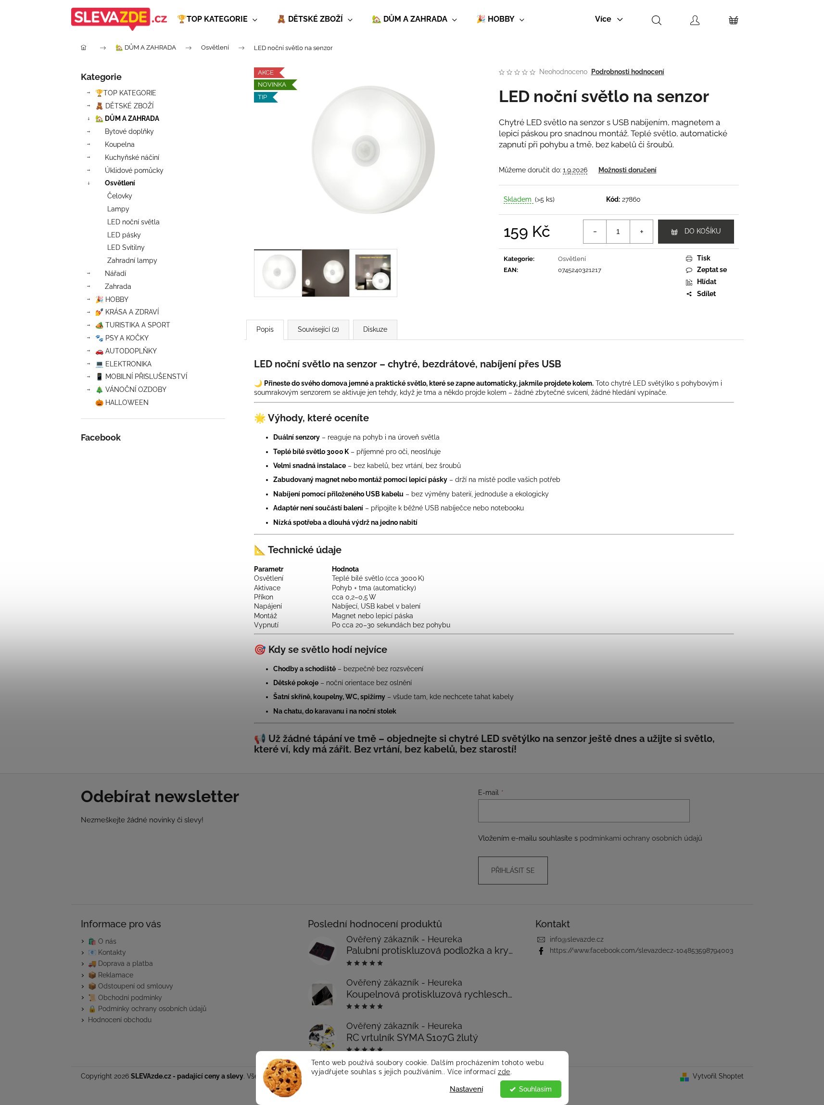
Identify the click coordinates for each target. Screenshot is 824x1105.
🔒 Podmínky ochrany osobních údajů (147, 1009)
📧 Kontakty (107, 952)
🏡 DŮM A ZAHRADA (127, 118)
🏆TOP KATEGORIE (125, 93)
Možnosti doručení (627, 170)
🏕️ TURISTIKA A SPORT (132, 325)
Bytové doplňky (129, 131)
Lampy (118, 209)
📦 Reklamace (110, 975)
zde (504, 1072)
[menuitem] (217, 19)
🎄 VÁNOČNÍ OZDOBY (130, 389)
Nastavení (466, 1089)
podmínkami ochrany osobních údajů (641, 838)
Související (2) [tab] (318, 329)
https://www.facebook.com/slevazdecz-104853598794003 (641, 950)
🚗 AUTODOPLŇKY (126, 351)
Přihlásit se (513, 870)
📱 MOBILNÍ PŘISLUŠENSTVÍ (141, 376)
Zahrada (118, 286)
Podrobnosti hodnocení (627, 72)
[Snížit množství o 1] (595, 231)
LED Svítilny (126, 247)
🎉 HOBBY (111, 299)
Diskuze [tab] (375, 329)
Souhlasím (535, 1089)
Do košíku (703, 231)
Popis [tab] (265, 329)
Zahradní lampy (132, 260)
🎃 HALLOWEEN (122, 402)
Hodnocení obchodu (120, 1020)
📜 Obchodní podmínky (125, 997)
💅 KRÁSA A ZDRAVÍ (127, 312)
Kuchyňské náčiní (132, 157)
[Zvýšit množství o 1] (641, 231)
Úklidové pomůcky (134, 170)
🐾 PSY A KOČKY (122, 338)
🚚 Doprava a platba (120, 963)
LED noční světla (133, 222)
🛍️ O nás (102, 941)
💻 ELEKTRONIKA (123, 364)
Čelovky (119, 196)
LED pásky (124, 235)
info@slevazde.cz (577, 939)
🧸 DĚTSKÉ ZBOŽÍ (124, 106)
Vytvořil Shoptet (718, 1076)
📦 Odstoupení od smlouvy (130, 986)
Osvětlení (120, 183)
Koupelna (120, 144)
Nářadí (115, 273)
